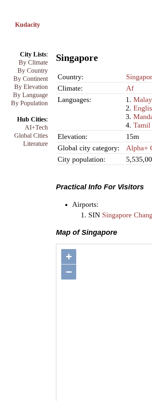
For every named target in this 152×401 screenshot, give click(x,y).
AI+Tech (36, 127)
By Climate (33, 62)
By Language (30, 94)
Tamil (141, 125)
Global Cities (31, 135)
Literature (35, 143)
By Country (32, 70)
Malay (142, 99)
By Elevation (31, 86)
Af (130, 88)
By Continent (30, 78)
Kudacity (27, 24)
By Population (29, 103)
